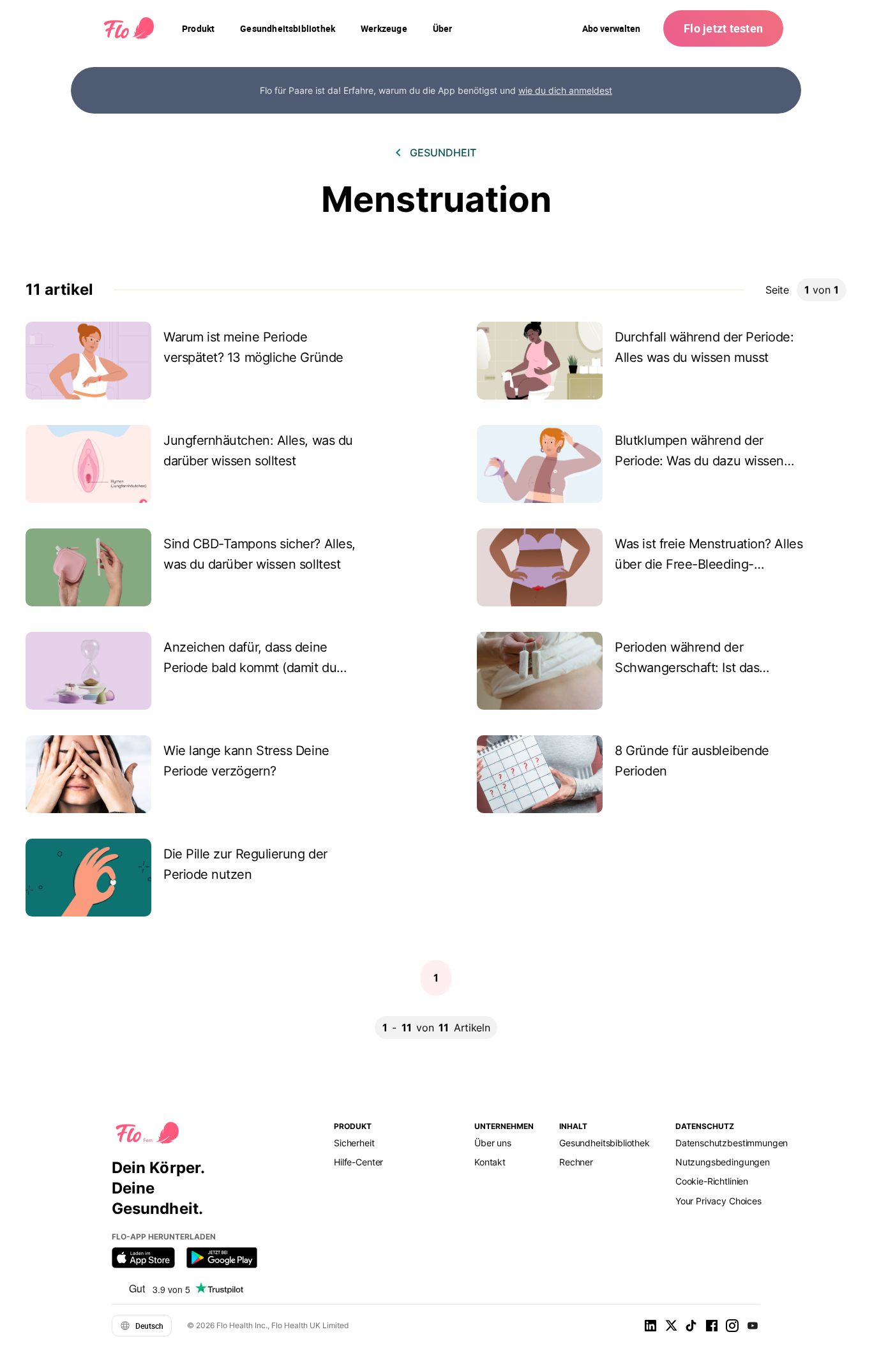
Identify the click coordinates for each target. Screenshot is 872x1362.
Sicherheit (354, 1142)
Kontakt (490, 1161)
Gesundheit (443, 152)
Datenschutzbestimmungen (731, 1142)
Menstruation (436, 199)
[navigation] (198, 29)
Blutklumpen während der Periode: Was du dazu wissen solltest (699, 461)
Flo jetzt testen (723, 28)
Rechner (576, 1161)
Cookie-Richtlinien (711, 1181)
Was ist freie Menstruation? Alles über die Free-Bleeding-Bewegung (708, 564)
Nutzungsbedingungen (722, 1161)
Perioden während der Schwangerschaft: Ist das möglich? (687, 668)
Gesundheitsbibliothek (604, 1142)
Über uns (492, 1142)
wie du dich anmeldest (565, 90)
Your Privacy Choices (718, 1200)
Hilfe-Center (358, 1161)
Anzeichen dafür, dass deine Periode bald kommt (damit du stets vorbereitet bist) (249, 668)
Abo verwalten (611, 28)
